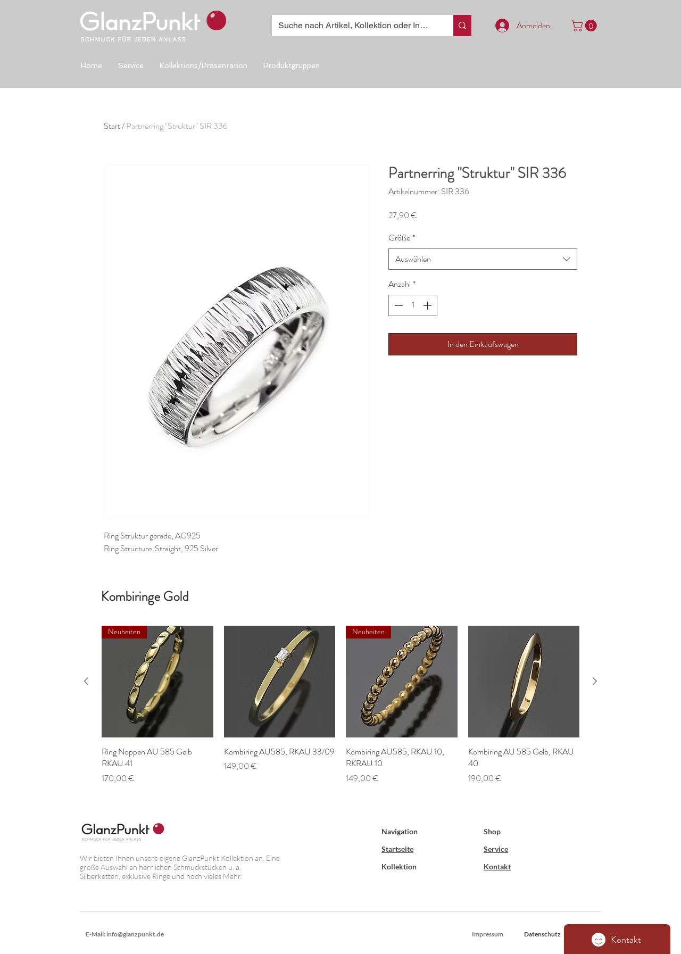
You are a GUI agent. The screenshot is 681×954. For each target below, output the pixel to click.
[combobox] (482, 259)
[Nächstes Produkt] (594, 681)
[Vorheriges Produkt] (86, 681)
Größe (401, 238)
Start (112, 126)
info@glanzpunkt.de (135, 934)
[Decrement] (397, 305)
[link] (585, 25)
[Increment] (428, 305)
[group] (340, 711)
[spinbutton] (413, 305)
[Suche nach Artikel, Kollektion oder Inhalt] (462, 25)
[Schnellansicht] (280, 681)
